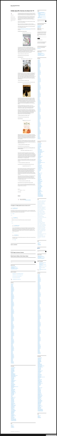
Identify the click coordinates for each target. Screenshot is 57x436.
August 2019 (39, 326)
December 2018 (39, 331)
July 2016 (39, 134)
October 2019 (39, 110)
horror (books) (41, 223)
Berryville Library (39, 48)
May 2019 (39, 113)
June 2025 (12, 292)
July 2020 (39, 319)
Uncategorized (39, 405)
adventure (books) (13, 368)
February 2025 (39, 285)
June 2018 (12, 344)
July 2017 (12, 351)
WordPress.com (12, 427)
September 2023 (12, 305)
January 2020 (39, 108)
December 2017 (12, 348)
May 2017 (12, 352)
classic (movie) (12, 377)
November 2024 (39, 287)
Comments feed (39, 244)
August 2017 (39, 126)
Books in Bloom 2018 (13, 374)
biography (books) (39, 361)
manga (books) (12, 399)
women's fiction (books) (13, 419)
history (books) (12, 393)
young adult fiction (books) (40, 410)
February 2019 (12, 339)
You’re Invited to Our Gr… (19, 276)
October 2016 (39, 347)
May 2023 (39, 298)
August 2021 (39, 311)
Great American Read (40, 219)
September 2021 (12, 320)
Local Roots (39, 173)
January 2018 (39, 123)
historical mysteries (39, 222)
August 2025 (12, 291)
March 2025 (12, 294)
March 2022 (39, 92)
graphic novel (40, 218)
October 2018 (39, 332)
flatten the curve (39, 215)
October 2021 (39, 95)
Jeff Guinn (39, 224)
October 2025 (39, 280)
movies (42, 227)
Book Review (39, 363)
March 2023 (12, 309)
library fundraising (39, 225)
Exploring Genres (39, 376)
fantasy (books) (12, 387)
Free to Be (12, 388)
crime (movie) (12, 382)
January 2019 (12, 340)
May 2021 (39, 313)
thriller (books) (12, 412)
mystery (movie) (39, 392)
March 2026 (39, 277)
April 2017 (12, 353)
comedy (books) (12, 378)
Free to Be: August (39, 54)
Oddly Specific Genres (13, 16)
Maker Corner (39, 389)
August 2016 (12, 358)
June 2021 (12, 322)
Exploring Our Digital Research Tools (14, 386)
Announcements (39, 360)
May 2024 (12, 300)
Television (15, 18)
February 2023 (39, 300)
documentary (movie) (40, 160)
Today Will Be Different (13, 20)
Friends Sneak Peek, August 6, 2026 (41, 14)
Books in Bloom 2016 (13, 373)
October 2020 (12, 327)
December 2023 (39, 79)
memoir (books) (12, 400)
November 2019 (39, 324)
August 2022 (12, 313)
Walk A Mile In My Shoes (40, 191)
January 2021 (12, 325)
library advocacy (43, 224)
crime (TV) (39, 373)
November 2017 (39, 339)
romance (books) (39, 399)
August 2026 (39, 274)
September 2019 (12, 335)
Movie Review (39, 176)
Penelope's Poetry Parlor (40, 395)
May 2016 (39, 350)
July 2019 (12, 336)
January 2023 (12, 310)
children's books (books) (40, 152)
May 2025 (12, 293)
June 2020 (39, 105)
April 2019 (12, 338)
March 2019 (39, 329)
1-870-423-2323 (39, 27)
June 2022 (39, 305)
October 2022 (12, 312)
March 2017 (39, 344)
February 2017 (12, 354)
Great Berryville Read (13, 391)
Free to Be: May (18, 277)
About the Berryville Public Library (41, 12)
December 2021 (12, 318)
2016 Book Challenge (13, 367)
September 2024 (39, 288)
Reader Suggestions (13, 407)
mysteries (44, 227)
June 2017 (39, 342)
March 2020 (12, 331)
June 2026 (39, 275)
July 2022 (12, 314)
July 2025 (39, 282)
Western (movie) (39, 407)
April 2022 (39, 306)
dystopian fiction (39, 214)
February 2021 (39, 100)
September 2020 (39, 318)
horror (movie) (12, 394)
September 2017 (39, 340)
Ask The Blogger (12, 370)
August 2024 (39, 74)
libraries (41, 224)
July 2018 (39, 334)
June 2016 (12, 359)
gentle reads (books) (40, 165)
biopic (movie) (39, 147)
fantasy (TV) (39, 163)
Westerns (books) (13, 417)
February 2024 (12, 302)
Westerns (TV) (39, 408)
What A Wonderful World (40, 194)
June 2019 (39, 327)
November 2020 (12, 326)
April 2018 (39, 121)
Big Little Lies (12, 17)
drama (14, 17)
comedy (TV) (39, 155)
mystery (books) (12, 18)
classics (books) (39, 368)
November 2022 (39, 87)
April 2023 (39, 84)
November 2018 (12, 341)
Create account (39, 242)
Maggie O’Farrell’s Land (13, 266)
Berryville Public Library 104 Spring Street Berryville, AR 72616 (39, 26)
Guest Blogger (39, 382)
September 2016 (12, 357)
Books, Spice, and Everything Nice (14, 375)
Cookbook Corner (12, 381)
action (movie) (39, 358)
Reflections (12, 408)
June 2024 (39, 290)
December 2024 (12, 296)
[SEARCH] (35, 262)
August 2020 (12, 328)
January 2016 (12, 362)
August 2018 (12, 343)
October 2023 (39, 295)
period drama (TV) (13, 406)
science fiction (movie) (40, 186)
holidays (38, 223)
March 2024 (39, 292)
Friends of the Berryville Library (41, 216)
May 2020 (12, 330)
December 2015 (39, 353)
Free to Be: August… (14, 276)
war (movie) (12, 416)
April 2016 (39, 136)
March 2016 (12, 361)
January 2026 (12, 288)
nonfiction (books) (13, 403)
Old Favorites (12, 404)
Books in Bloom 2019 (40, 150)
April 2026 (12, 286)
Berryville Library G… (14, 273)
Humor (12, 396)
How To (38, 386)
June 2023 (12, 307)
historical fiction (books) (40, 168)
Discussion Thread (39, 374)
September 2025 (39, 66)
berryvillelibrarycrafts (16, 225)
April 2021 (12, 323)
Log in (11, 425)
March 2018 (12, 346)
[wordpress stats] (41, 248)
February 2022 (12, 317)
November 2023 (12, 304)
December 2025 (39, 279)
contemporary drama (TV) (13, 380)
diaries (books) (12, 383)
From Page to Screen (40, 379)
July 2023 (39, 82)
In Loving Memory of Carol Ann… (20, 273)
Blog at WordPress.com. (17, 431)
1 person (13, 213)
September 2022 (39, 303)
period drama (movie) (40, 181)
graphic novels (12, 390)
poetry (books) (39, 397)
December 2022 (39, 301)
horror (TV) (12, 395)
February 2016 (39, 352)
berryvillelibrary (15, 217)
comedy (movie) (39, 369)
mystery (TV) (39, 178)
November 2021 (12, 319)
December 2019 (12, 333)
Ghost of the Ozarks (44, 217)
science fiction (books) (40, 400)
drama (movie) (12, 385)
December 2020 (39, 316)
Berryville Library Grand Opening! (41, 53)
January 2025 (39, 71)
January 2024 (39, 293)
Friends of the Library (40, 217)
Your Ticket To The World (13, 420)
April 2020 (39, 321)
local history (43, 226)
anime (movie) (12, 369)
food (41, 215)
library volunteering (44, 225)
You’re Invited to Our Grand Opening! (14, 268)
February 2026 (12, 287)
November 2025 (12, 289)
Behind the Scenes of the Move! (41, 55)
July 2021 (39, 97)
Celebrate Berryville (40, 17)
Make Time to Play (13, 398)
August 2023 (12, 306)
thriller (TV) (39, 189)
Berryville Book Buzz (15, 5)
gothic (38, 218)
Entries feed (39, 416)
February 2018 (39, 337)
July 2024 (12, 299)
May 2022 (12, 315)
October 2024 (12, 297)
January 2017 (39, 345)
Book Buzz (12, 372)
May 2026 (39, 61)
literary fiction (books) (40, 226)
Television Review (39, 402)
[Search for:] (41, 251)
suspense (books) (13, 411)
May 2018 (12, 345)
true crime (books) (13, 414)
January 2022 (39, 308)
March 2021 (39, 314)
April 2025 (39, 69)
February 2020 (12, 332)
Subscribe (39, 38)
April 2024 (12, 301)
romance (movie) (12, 409)
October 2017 (12, 349)
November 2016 (12, 356)
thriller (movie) (12, 413)
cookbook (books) (39, 371)
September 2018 (39, 118)
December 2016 (39, 131)
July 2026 (12, 284)
